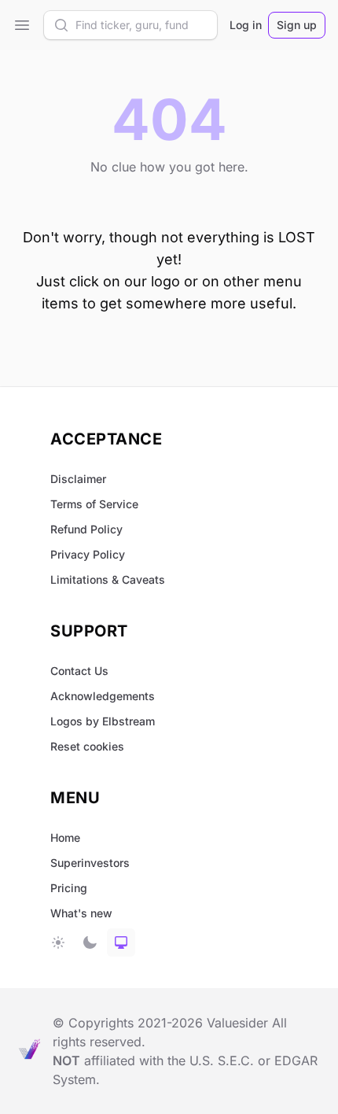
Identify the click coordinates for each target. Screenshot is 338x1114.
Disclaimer (78, 478)
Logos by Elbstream (102, 721)
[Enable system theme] (121, 942)
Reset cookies (87, 746)
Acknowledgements (102, 696)
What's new (81, 913)
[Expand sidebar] (22, 25)
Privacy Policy (87, 554)
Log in (246, 24)
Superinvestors (90, 862)
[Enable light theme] (58, 942)
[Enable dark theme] (89, 942)
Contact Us (79, 670)
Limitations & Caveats (107, 579)
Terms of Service (94, 504)
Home (65, 837)
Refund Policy (86, 529)
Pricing (68, 888)
